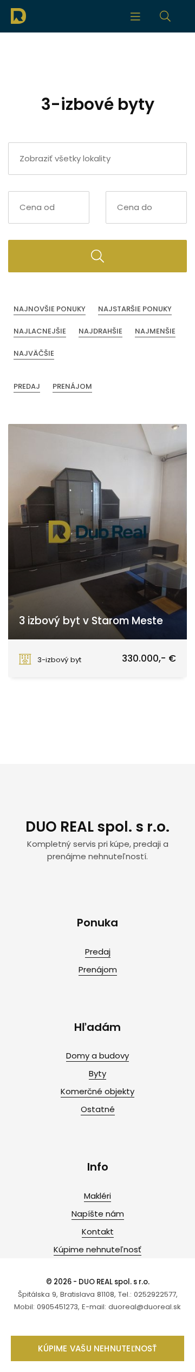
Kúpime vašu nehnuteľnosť (97, 1348)
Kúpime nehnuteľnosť (97, 1249)
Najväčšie (34, 353)
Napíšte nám (98, 1213)
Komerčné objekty (97, 1091)
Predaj (27, 386)
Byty (97, 1073)
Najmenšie (155, 331)
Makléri (97, 1195)
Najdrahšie (100, 331)
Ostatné (98, 1109)
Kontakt (98, 1231)
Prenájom (72, 386)
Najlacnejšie (40, 331)
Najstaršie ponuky (135, 309)
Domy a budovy (97, 1055)
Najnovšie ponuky (50, 309)
